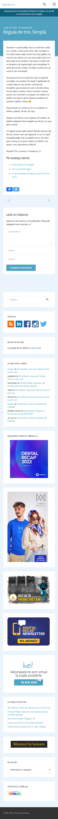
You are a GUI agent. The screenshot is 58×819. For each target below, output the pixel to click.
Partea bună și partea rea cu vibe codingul (26, 726)
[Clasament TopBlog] (14, 795)
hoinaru (10, 369)
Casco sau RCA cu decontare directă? (25, 723)
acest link (36, 348)
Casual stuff (26, 27)
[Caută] (44, 4)
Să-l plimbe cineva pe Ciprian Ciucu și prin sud (28, 707)
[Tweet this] (16, 189)
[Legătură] (9, 4)
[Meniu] (54, 4)
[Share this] (9, 189)
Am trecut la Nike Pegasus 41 (21, 718)
